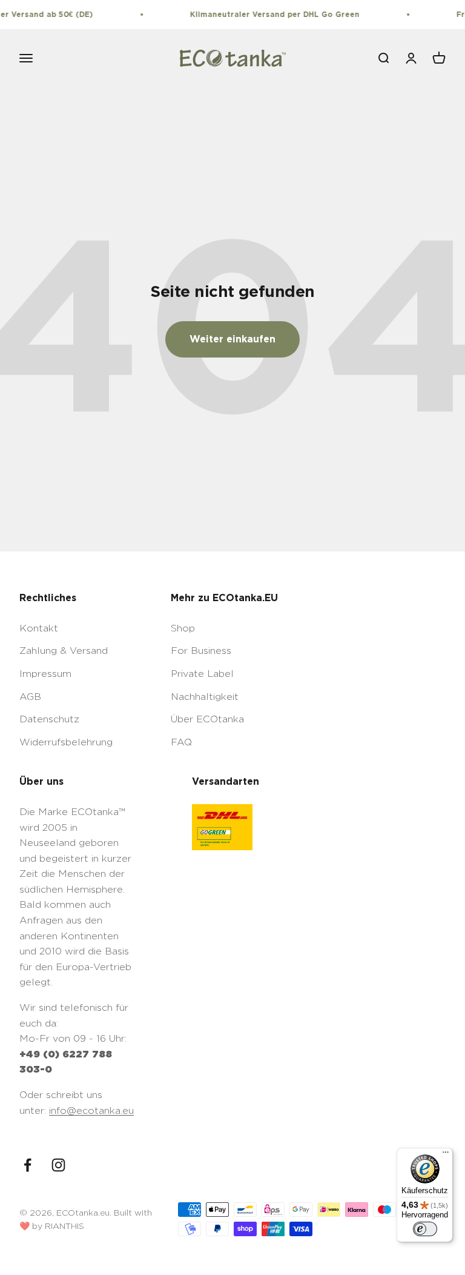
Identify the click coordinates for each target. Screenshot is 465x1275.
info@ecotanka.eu (91, 1110)
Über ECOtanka (207, 719)
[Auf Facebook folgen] (27, 1165)
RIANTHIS (64, 1225)
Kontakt (38, 628)
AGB (30, 696)
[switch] (425, 1229)
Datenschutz (49, 719)
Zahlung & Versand (63, 650)
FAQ (181, 742)
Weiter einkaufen (232, 338)
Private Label (202, 673)
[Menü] (445, 1155)
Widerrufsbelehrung (66, 742)
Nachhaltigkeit (205, 696)
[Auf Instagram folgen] (58, 1165)
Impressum (45, 673)
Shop (183, 628)
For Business (201, 650)
